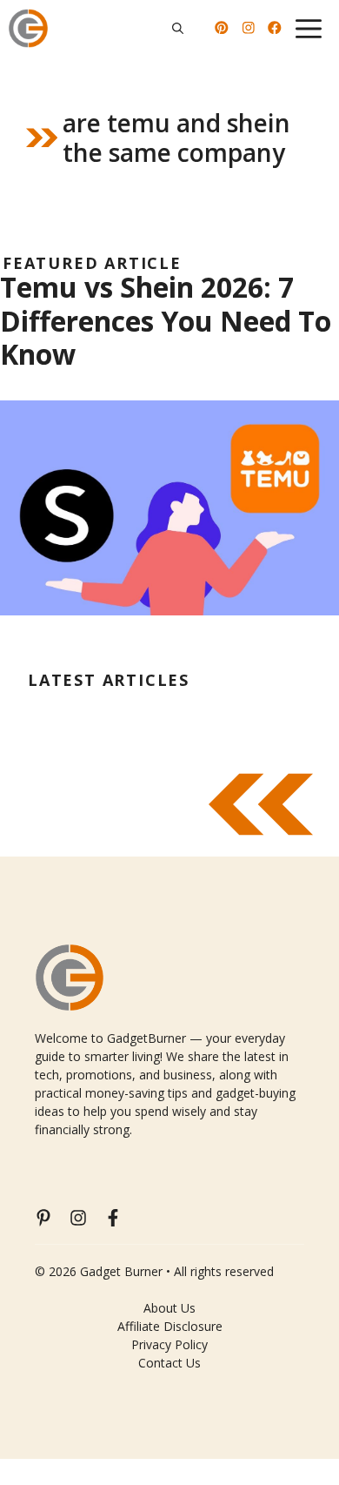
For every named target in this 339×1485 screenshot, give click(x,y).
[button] (177, 28)
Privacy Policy (169, 1344)
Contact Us (169, 1362)
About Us (169, 1308)
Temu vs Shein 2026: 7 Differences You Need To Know (165, 320)
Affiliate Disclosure (170, 1326)
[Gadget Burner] (28, 28)
